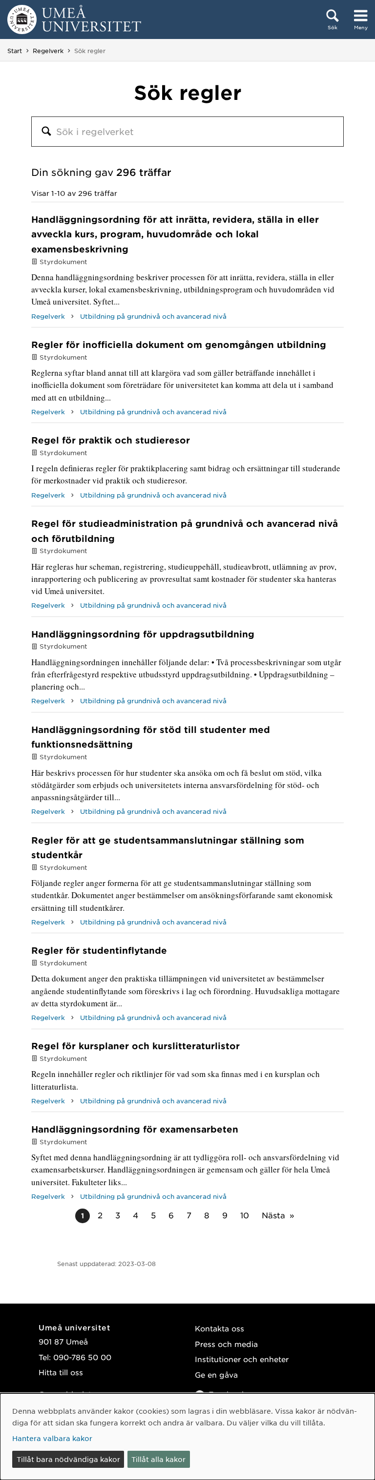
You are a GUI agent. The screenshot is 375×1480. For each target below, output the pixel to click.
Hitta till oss (61, 1372)
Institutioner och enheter (242, 1359)
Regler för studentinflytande (99, 950)
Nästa (273, 1215)
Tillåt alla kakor (158, 1459)
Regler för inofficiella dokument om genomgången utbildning (178, 344)
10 (244, 1215)
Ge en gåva (216, 1374)
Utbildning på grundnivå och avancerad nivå (153, 316)
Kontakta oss (219, 1328)
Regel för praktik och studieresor (110, 440)
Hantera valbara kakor (52, 1438)
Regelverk (48, 51)
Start (14, 51)
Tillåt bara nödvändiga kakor (68, 1459)
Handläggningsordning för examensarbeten (134, 1129)
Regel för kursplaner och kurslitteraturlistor (135, 1045)
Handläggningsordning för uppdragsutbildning (142, 634)
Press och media (226, 1343)
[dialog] (187, 1436)
